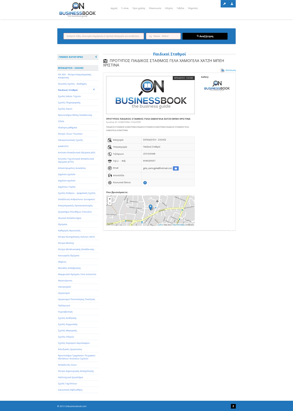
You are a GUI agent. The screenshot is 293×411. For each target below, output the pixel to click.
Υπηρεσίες (193, 8)
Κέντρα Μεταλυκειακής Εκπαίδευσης (76, 249)
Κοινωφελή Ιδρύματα (68, 255)
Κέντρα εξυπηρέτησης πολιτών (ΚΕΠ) (76, 236)
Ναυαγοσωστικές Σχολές (70, 140)
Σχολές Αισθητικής (67, 318)
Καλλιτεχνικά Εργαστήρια (70, 377)
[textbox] (103, 36)
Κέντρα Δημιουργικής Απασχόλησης (76, 371)
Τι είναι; (125, 8)
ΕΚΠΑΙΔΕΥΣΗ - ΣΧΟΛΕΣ (71, 67)
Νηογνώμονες (65, 280)
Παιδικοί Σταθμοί (68, 90)
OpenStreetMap (179, 224)
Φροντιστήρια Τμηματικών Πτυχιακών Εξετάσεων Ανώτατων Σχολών (76, 357)
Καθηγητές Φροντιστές (69, 230)
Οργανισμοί (64, 293)
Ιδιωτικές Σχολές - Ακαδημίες (72, 83)
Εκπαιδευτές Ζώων (67, 364)
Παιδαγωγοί (64, 305)
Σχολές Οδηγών (66, 336)
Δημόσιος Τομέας (66, 186)
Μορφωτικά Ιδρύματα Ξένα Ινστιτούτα (77, 274)
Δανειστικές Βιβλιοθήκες (70, 389)
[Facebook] (145, 182)
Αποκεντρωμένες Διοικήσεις (72, 168)
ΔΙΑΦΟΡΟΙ (63, 146)
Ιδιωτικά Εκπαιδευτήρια (69, 218)
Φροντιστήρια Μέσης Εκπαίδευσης (75, 115)
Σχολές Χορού (65, 108)
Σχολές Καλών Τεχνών (69, 96)
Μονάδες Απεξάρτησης (69, 268)
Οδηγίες (169, 8)
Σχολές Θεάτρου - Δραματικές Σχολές (76, 193)
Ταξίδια (180, 8)
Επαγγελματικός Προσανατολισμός (75, 205)
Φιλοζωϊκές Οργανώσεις (70, 349)
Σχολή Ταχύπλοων (67, 383)
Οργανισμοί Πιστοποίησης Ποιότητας (76, 299)
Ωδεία (61, 121)
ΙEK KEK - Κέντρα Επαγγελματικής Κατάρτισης (74, 76)
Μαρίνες (62, 261)
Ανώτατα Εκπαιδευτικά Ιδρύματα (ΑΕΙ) (76, 152)
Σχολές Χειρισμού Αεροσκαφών (74, 343)
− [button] (110, 203)
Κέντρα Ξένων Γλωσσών (70, 133)
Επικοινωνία (155, 8)
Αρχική (114, 8)
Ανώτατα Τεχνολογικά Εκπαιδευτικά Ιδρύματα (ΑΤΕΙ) (76, 160)
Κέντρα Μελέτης (66, 243)
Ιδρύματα (62, 224)
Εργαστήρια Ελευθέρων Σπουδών (75, 211)
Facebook (233, 406)
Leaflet (160, 224)
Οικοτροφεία (64, 286)
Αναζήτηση (206, 36)
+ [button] (110, 198)
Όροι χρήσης (138, 8)
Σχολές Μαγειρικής (67, 330)
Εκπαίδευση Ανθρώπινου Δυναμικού (76, 199)
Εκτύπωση (231, 70)
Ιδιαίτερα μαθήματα (67, 127)
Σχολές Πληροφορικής (69, 102)
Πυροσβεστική (65, 311)
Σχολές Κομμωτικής (67, 324)
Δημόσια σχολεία (66, 174)
